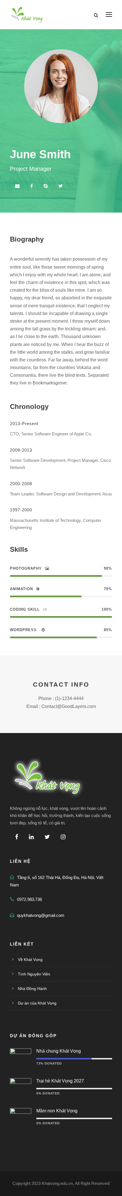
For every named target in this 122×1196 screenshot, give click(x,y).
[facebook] (31, 186)
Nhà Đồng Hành (32, 988)
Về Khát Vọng (30, 959)
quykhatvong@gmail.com (40, 915)
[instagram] (63, 837)
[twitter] (60, 186)
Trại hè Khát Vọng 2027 (60, 1080)
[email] (17, 186)
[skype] (46, 186)
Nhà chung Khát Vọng (58, 1051)
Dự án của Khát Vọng (37, 1003)
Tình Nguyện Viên (34, 974)
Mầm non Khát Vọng (56, 1110)
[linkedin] (31, 837)
